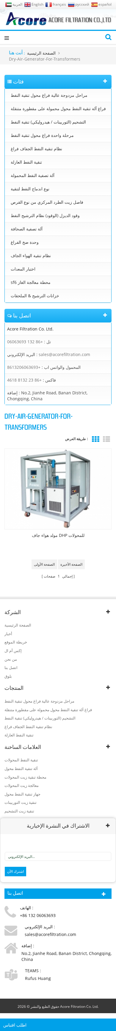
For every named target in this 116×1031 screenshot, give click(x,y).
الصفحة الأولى (44, 564)
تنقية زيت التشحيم (19, 811)
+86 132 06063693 (25, 341)
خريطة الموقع (15, 642)
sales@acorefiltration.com (64, 354)
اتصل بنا (11, 667)
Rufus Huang (38, 978)
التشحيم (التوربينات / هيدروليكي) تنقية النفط (48, 122)
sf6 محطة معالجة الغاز (31, 282)
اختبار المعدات (23, 269)
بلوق (8, 676)
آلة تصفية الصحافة (27, 229)
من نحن (10, 659)
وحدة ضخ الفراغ (25, 242)
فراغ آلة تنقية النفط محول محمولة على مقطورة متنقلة (58, 108)
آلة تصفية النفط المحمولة (32, 175)
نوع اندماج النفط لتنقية (30, 189)
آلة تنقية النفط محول (21, 768)
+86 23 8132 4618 (24, 380)
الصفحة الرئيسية (41, 53)
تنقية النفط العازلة (26, 162)
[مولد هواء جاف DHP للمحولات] (58, 488)
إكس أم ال (13, 650)
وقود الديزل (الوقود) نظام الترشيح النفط (45, 215)
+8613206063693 (23, 367)
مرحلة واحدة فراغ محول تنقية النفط (42, 135)
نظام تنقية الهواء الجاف (31, 255)
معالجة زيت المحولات (21, 785)
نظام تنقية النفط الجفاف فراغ (36, 148)
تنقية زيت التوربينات (20, 802)
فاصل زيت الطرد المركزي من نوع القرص (47, 202)
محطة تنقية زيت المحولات (25, 777)
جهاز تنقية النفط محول (22, 794)
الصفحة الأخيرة (71, 564)
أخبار (8, 633)
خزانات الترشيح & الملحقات (35, 295)
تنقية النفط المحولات (21, 760)
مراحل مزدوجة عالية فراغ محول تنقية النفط (49, 95)
